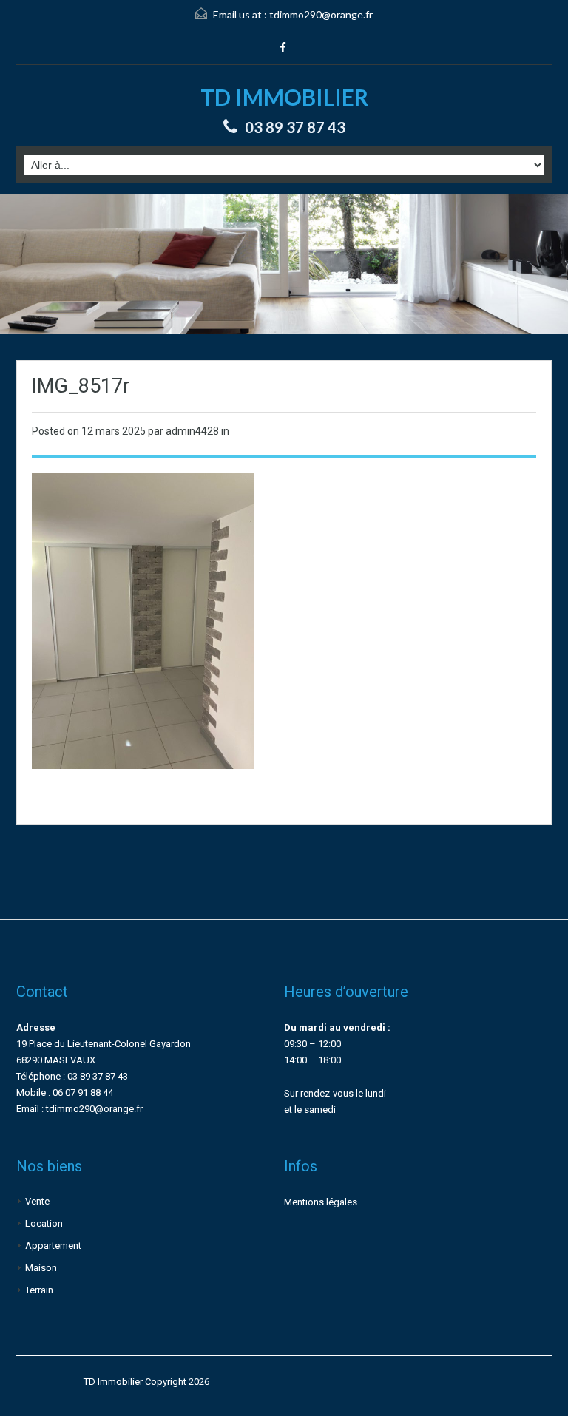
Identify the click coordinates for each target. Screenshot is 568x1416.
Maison (41, 1267)
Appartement (53, 1245)
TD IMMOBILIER (284, 97)
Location (44, 1223)
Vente (37, 1201)
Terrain (39, 1289)
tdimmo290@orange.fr (321, 14)
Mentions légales (320, 1201)
